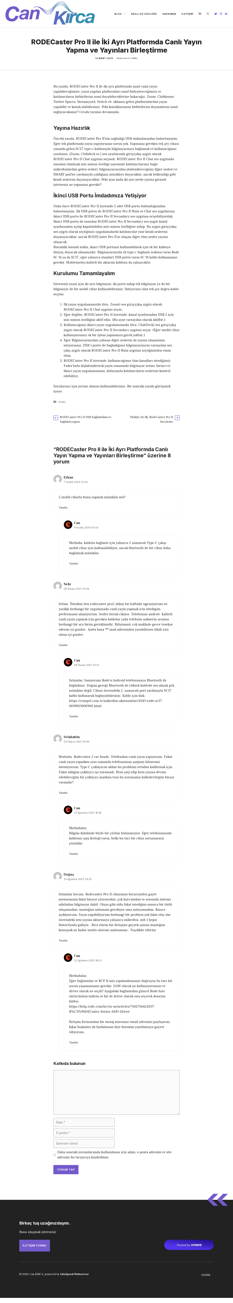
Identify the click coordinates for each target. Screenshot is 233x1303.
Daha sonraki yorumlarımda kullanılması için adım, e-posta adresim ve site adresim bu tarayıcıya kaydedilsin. (114, 1155)
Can (77, 523)
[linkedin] (226, 13)
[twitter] (215, 13)
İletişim (187, 13)
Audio (61, 402)
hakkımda (169, 13)
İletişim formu (35, 1245)
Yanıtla (63, 507)
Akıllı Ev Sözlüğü (144, 13)
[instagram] (221, 13)
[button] (208, 14)
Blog (118, 13)
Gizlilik (205, 1275)
